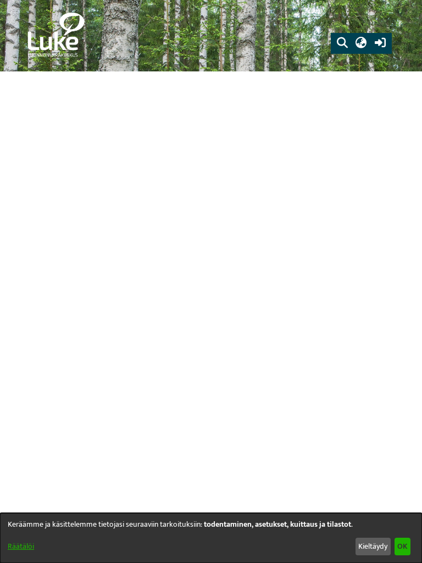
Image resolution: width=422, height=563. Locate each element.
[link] (54, 35)
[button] (342, 43)
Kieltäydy (372, 546)
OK (402, 546)
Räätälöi (21, 546)
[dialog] (211, 538)
